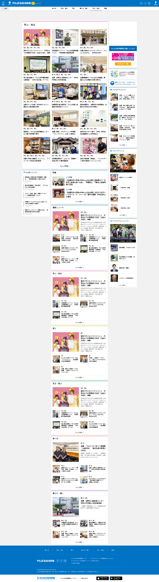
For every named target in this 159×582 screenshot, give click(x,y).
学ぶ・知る (96, 8)
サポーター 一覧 (123, 64)
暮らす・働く (84, 8)
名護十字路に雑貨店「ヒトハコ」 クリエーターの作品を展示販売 (37, 160)
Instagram (149, 3)
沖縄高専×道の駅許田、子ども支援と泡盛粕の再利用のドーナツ (65, 106)
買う (73, 8)
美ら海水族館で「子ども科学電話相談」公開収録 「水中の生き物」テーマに (37, 79)
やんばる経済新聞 (19, 3)
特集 (105, 8)
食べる (54, 8)
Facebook (141, 3)
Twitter (145, 3)
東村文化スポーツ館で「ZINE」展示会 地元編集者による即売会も (93, 133)
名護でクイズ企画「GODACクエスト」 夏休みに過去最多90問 (37, 106)
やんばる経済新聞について (80, 558)
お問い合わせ (95, 560)
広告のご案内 (76, 563)
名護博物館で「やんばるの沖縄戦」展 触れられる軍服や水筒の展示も (93, 79)
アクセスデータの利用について (81, 560)
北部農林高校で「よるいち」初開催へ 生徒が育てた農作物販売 (65, 160)
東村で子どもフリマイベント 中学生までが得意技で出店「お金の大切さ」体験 (37, 52)
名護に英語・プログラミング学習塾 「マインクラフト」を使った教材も (64, 133)
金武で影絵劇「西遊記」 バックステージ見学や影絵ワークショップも (93, 160)
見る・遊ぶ (64, 8)
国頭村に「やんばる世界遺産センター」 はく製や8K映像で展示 (37, 133)
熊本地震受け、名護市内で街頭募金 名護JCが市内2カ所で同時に (93, 106)
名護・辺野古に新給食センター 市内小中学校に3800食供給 (65, 79)
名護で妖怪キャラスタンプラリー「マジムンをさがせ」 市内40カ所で (93, 52)
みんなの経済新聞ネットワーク (46, 578)
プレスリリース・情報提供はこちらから (102, 558)
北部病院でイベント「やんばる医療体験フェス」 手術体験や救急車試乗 (65, 52)
